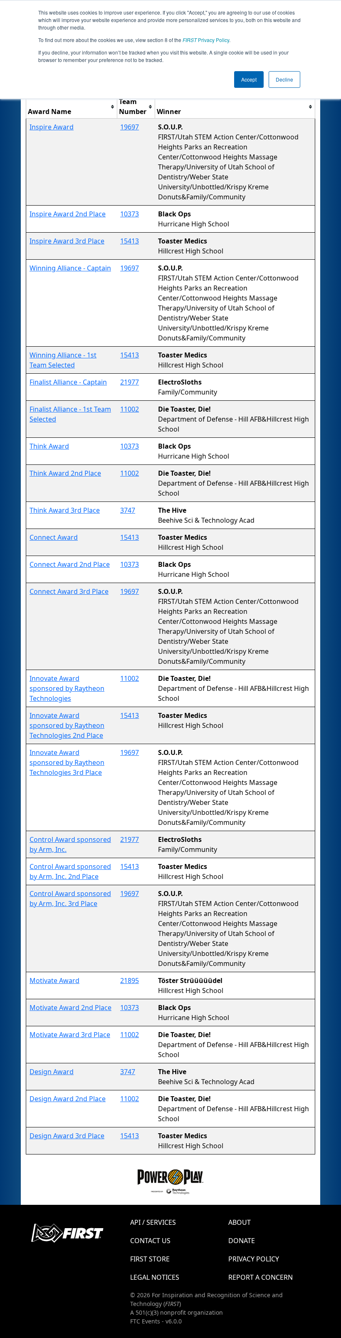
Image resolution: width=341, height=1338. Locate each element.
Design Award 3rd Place (67, 1135)
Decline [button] (284, 79)
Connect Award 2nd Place (70, 564)
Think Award (49, 446)
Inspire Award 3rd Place (67, 241)
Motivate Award (54, 980)
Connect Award (54, 537)
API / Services (153, 1222)
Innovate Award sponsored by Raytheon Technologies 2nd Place (67, 725)
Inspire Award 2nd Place (68, 213)
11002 (129, 409)
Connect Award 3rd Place (69, 591)
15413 (129, 241)
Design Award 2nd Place (68, 1098)
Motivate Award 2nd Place (70, 1007)
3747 (127, 510)
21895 (129, 980)
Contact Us (150, 1240)
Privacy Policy (206, 39)
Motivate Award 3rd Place (70, 1034)
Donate (241, 1240)
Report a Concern (260, 1277)
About (239, 1222)
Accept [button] (249, 79)
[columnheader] (71, 107)
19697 (129, 127)
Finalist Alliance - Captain (68, 382)
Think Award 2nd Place (65, 473)
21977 (129, 382)
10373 (129, 213)
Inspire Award (52, 127)
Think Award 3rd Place (65, 510)
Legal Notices (154, 1277)
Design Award (52, 1071)
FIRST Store (150, 1259)
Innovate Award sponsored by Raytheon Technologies (67, 688)
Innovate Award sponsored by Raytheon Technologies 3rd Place (67, 762)
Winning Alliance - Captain (70, 268)
